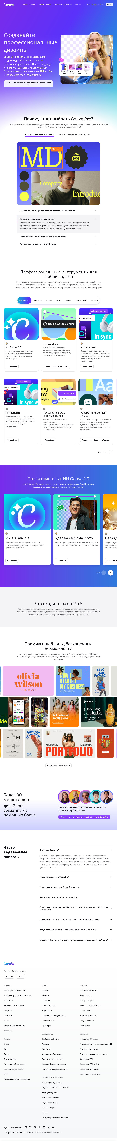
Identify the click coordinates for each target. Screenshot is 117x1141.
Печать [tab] (94, 301)
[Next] (111, 453)
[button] (24, 4)
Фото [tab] (58, 301)
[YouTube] (53, 1128)
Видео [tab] (68, 301)
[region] (58, 414)
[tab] (39, 134)
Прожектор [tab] (24, 301)
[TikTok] (39, 1128)
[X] (48, 1128)
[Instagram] (30, 1128)
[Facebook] (35, 1128)
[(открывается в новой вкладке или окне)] (73, 682)
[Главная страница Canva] (9, 4)
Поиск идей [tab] (81, 301)
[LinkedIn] (26, 1128)
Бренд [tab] (49, 301)
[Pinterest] (44, 1128)
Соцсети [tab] (38, 301)
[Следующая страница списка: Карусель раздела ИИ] (110, 574)
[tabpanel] (58, 382)
